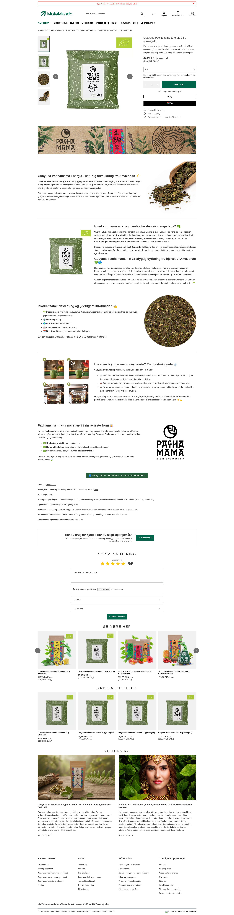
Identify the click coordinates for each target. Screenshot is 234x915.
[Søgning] (142, 14)
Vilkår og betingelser (127, 877)
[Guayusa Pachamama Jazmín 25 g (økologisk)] (97, 711)
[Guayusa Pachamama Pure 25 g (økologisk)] (177, 711)
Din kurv (81, 869)
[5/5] (123, 563)
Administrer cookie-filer (128, 889)
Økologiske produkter (107, 23)
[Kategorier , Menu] (51, 23)
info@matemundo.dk (47, 904)
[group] (93, 76)
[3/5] (113, 563)
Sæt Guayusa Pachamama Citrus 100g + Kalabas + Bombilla (174, 672)
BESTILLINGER (47, 858)
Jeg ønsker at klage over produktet (53, 873)
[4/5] (118, 563)
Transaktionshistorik (86, 881)
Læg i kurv (179, 85)
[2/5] (108, 563)
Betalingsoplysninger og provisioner (134, 873)
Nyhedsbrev (83, 889)
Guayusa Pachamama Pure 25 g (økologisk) (175, 733)
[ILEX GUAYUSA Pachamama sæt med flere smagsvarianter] (137, 650)
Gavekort (125, 23)
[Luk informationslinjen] (193, 3)
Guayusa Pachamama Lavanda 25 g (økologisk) (96, 671)
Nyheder (74, 23)
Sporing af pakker (45, 869)
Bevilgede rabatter (86, 885)
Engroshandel (148, 23)
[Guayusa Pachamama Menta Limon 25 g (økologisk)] (57, 711)
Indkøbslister (83, 873)
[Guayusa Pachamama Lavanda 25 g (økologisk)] (97, 650)
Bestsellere (87, 23)
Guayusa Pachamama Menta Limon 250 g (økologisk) (54, 672)
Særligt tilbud (61, 23)
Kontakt (41, 885)
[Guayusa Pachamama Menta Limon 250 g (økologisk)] (57, 650)
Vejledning (117, 751)
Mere (96, 490)
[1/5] (102, 563)
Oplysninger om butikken (129, 864)
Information (125, 858)
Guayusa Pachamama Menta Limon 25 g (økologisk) (53, 734)
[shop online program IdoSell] (180, 912)
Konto (81, 858)
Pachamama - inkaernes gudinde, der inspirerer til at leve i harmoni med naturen (155, 806)
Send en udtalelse (117, 617)
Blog (135, 23)
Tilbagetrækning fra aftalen (130, 885)
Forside (51, 30)
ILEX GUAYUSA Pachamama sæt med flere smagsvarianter (134, 672)
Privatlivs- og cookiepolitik (130, 881)
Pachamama (51, 485)
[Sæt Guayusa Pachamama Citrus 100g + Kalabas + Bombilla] (177, 650)
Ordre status (43, 864)
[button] (55, 76)
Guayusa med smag (86, 30)
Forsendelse (124, 869)
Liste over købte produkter (89, 877)
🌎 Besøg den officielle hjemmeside (117, 475)
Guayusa (71, 30)
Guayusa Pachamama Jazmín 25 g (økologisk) (96, 733)
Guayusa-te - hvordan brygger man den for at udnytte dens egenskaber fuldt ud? (74, 806)
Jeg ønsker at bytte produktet (50, 881)
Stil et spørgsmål (145, 538)
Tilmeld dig (82, 864)
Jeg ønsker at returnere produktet (52, 877)
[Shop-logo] (57, 14)
